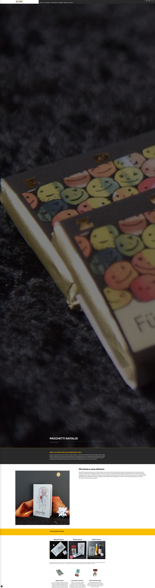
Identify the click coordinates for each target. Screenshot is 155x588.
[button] (145, 1)
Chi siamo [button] (41, 2)
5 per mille (71, 2)
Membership (60, 2)
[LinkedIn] (149, 0)
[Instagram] (148, 0)
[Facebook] (146, 0)
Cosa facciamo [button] (47, 2)
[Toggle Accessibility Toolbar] (2, 586)
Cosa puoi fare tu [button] (54, 2)
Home (50, 442)
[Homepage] (19, 2)
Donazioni (66, 2)
